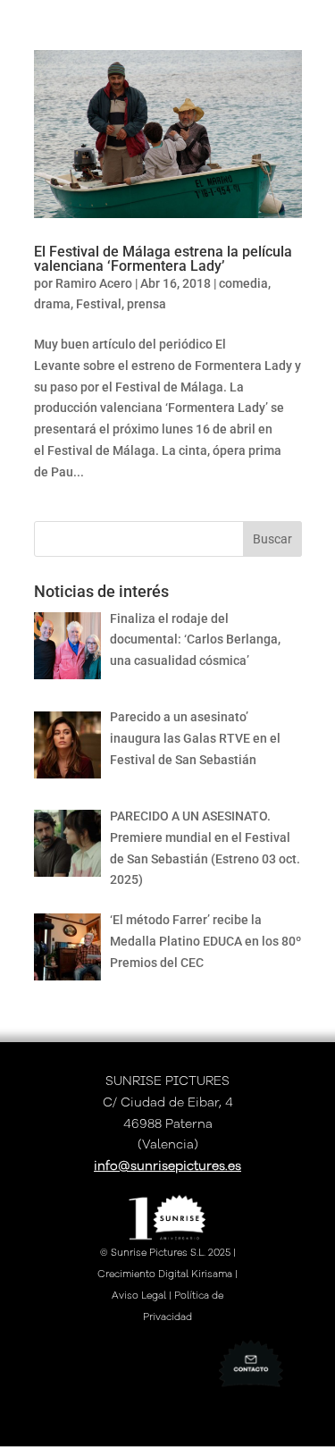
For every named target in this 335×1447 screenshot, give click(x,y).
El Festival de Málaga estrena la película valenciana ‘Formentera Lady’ (163, 258)
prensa (146, 304)
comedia (243, 283)
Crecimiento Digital (142, 1274)
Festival (98, 304)
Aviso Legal (139, 1295)
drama (52, 304)
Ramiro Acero (93, 283)
